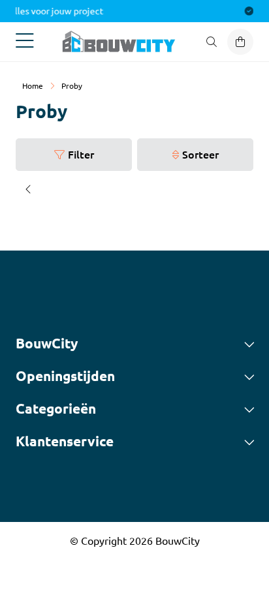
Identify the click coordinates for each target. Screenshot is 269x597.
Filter (81, 154)
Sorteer (200, 154)
